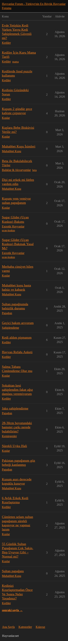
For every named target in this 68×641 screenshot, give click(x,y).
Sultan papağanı (13, 571)
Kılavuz (40, 626)
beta (34, 170)
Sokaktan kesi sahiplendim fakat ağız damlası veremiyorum (17, 390)
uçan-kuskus (8, 230)
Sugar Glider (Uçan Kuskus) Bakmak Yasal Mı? (18, 244)
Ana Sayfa (8, 626)
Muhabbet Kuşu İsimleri (18, 146)
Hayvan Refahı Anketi (17, 352)
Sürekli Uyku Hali (14, 446)
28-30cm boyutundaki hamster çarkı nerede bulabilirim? (17, 427)
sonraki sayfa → (12, 610)
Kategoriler (25, 626)
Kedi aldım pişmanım (17, 337)
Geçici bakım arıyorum (18, 323)
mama (15, 61)
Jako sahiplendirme (15, 408)
